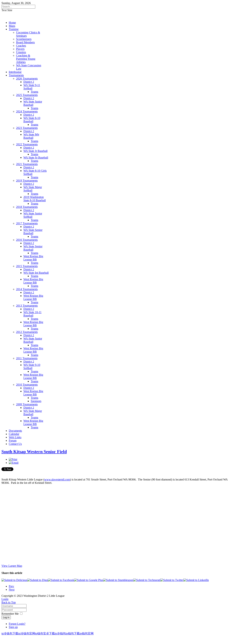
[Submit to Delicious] (14, 580)
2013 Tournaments (27, 305)
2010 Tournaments (27, 384)
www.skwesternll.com (57, 479)
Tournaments (16, 75)
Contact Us (15, 443)
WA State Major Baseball (32, 412)
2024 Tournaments (27, 111)
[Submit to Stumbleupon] (118, 580)
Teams (34, 91)
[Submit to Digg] (37, 580)
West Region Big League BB (33, 258)
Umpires (21, 52)
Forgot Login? (17, 623)
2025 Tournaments (27, 95)
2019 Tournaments (27, 180)
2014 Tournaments (27, 289)
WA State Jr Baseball (35, 150)
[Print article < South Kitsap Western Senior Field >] (13, 459)
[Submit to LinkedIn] (196, 580)
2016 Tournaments (27, 239)
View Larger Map (11, 565)
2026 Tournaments (27, 78)
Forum (12, 440)
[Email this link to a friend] (13, 462)
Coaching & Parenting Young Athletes (25, 59)
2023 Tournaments (27, 127)
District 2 (28, 81)
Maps (12, 25)
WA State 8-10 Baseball (31, 119)
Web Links (15, 437)
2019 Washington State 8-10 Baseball (34, 198)
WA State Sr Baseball (35, 157)
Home (12, 22)
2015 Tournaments (27, 266)
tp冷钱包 (60, 633)
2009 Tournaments (27, 404)
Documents (15, 430)
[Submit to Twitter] (171, 580)
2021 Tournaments (27, 164)
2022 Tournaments (27, 144)
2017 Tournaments (27, 223)
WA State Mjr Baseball (31, 136)
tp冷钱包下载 (9, 633)
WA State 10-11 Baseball (32, 314)
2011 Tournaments (26, 358)
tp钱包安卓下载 (45, 633)
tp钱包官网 (87, 633)
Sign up (13, 627)
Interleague (15, 72)
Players (20, 48)
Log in (6, 617)
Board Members (25, 42)
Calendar (14, 434)
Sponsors (36, 401)
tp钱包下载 (73, 633)
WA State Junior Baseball (32, 103)
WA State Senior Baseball (32, 231)
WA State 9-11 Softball (31, 87)
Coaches (21, 45)
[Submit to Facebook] (61, 580)
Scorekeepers (23, 39)
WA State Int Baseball (36, 272)
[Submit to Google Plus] (88, 580)
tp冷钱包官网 (26, 633)
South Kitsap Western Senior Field (34, 451)
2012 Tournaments (27, 331)
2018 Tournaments (27, 206)
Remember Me (10, 613)
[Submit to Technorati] (146, 580)
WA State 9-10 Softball (31, 366)
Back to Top (8, 602)
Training (13, 29)
